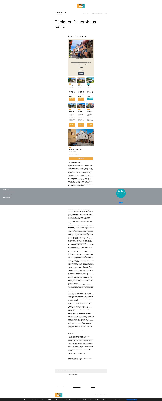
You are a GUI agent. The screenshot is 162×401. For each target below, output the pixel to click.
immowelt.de (70, 340)
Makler (74, 246)
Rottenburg (82, 227)
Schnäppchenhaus (71, 238)
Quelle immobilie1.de (77, 248)
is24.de (80, 344)
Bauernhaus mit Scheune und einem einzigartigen (81, 62)
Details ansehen (72, 99)
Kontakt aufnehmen (8, 197)
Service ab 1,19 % (86, 13)
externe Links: (71, 333)
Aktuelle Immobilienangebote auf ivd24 (80, 211)
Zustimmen (129, 399)
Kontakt (105, 13)
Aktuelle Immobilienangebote (97, 13)
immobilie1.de (81, 221)
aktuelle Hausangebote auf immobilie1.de (80, 359)
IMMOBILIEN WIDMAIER (60, 12)
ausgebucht (90, 98)
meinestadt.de (81, 339)
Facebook (70, 349)
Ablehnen (135, 399)
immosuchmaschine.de (72, 339)
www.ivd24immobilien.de (80, 243)
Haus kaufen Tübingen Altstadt (86, 346)
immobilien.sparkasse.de (79, 340)
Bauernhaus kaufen (77, 36)
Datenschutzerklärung (77, 387)
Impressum (93, 387)
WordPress (105, 394)
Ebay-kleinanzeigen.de (82, 337)
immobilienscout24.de (88, 339)
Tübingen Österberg (87, 343)
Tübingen (70, 166)
